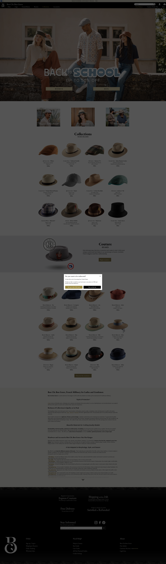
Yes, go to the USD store (74, 287)
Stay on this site (92, 287)
